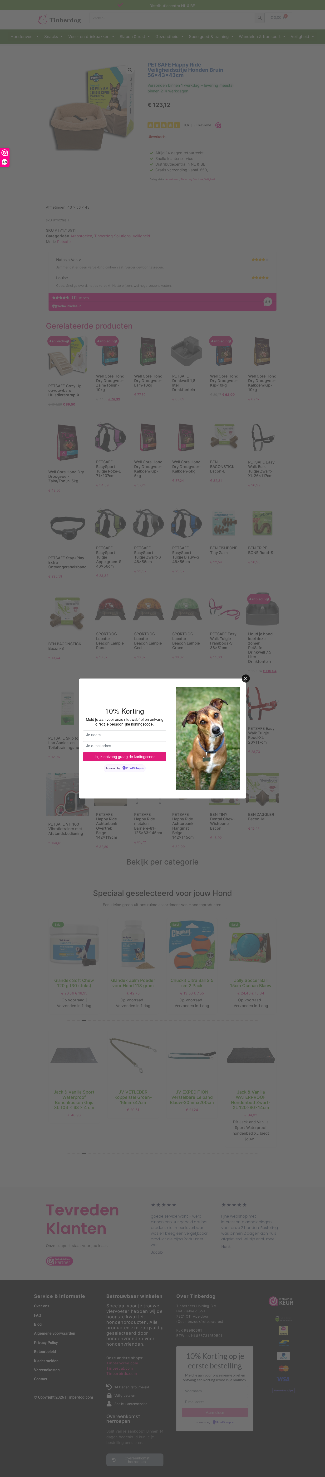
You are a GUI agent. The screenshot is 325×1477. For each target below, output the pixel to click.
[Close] (246, 678)
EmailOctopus (134, 768)
